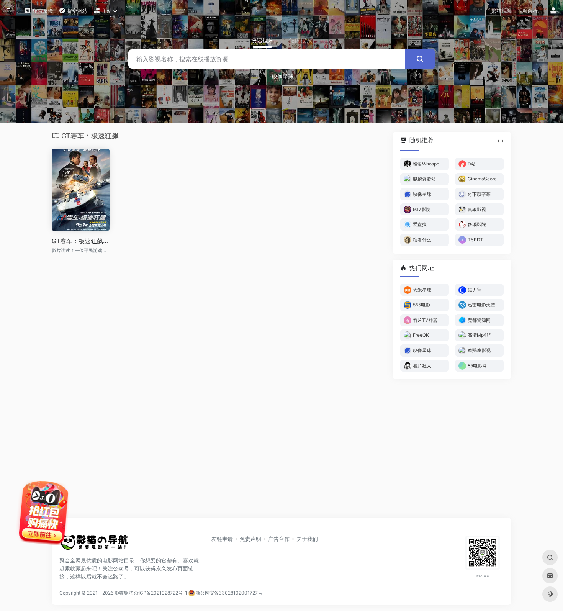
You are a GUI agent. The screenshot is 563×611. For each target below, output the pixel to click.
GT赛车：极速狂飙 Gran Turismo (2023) (81, 241)
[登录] (553, 11)
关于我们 (307, 539)
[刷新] (501, 141)
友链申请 (222, 539)
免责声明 (250, 539)
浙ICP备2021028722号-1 (160, 593)
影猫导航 (124, 593)
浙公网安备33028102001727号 (228, 593)
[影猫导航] (93, 545)
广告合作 (279, 539)
